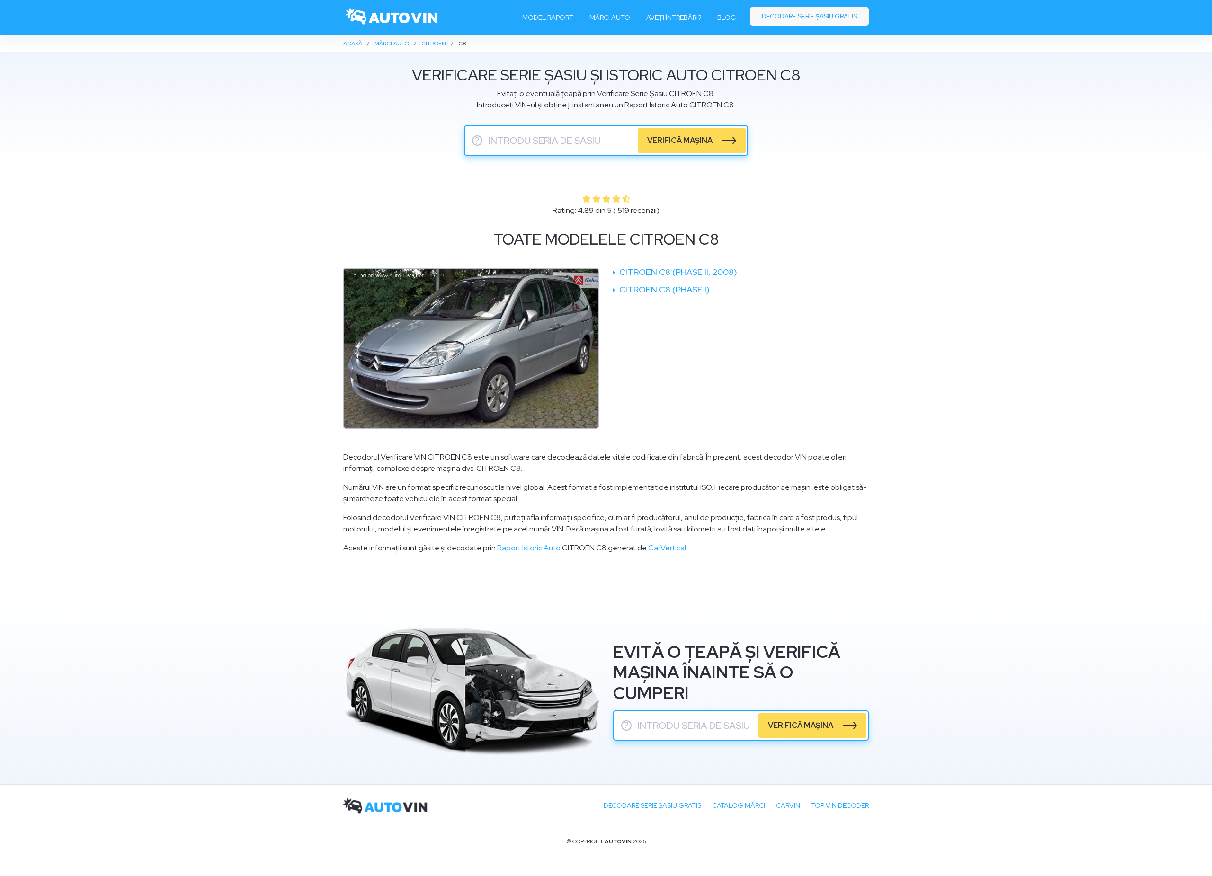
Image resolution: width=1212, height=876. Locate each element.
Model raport (547, 17)
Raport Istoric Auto (529, 548)
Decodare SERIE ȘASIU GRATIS (652, 805)
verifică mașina (680, 140)
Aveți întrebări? (673, 17)
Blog (726, 17)
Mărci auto (609, 17)
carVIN (788, 805)
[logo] (392, 17)
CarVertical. (667, 548)
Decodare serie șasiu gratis (809, 16)
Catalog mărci (738, 805)
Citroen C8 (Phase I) (663, 289)
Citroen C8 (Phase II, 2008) (677, 271)
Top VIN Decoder (840, 805)
